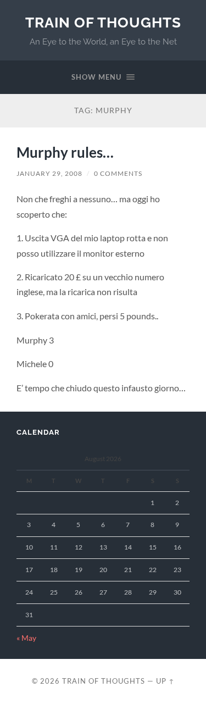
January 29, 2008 (49, 173)
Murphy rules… (65, 152)
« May (26, 638)
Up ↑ (165, 681)
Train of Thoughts (103, 22)
